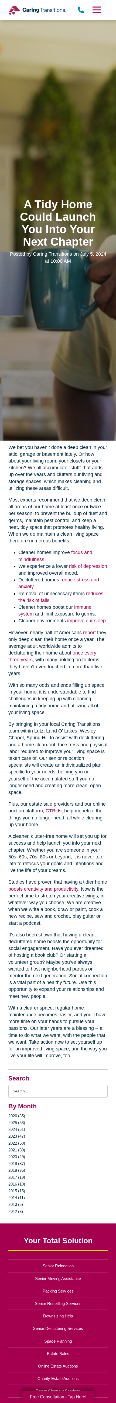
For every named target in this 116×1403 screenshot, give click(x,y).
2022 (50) (16, 1143)
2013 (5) (15, 1204)
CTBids (54, 810)
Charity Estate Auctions (58, 1378)
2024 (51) (16, 1129)
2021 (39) (16, 1150)
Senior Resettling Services (58, 1303)
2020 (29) (16, 1156)
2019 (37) (16, 1163)
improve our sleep (86, 620)
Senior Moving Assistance (58, 1278)
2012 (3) (15, 1211)
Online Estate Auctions (58, 1366)
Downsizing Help (58, 1316)
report (89, 632)
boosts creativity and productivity (43, 889)
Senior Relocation (58, 1266)
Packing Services (58, 1291)
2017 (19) (16, 1177)
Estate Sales (58, 1353)
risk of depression (88, 566)
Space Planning (58, 1341)
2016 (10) (16, 1184)
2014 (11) (16, 1197)
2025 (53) (16, 1122)
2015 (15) (16, 1191)
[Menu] (96, 10)
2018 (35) (16, 1170)
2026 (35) (16, 1116)
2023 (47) (16, 1136)
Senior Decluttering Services (58, 1328)
